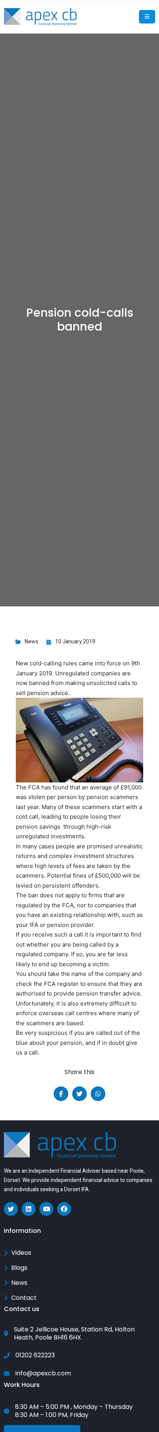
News (31, 642)
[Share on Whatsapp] (98, 1093)
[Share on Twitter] (79, 1093)
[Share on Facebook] (61, 1093)
